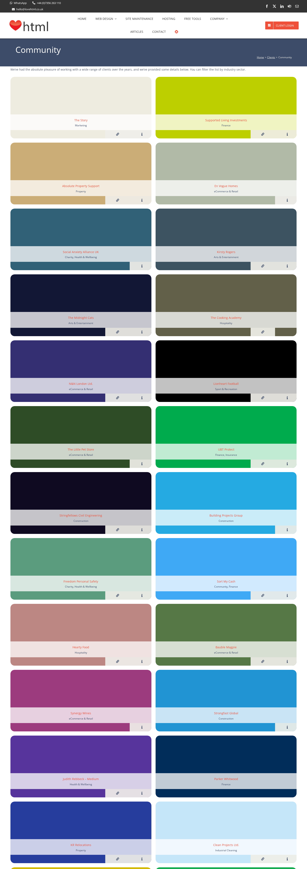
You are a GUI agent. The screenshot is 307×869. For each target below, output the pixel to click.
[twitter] (274, 6)
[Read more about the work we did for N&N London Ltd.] (142, 398)
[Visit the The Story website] (117, 134)
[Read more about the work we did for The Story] (142, 134)
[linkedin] (282, 6)
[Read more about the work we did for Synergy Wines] (142, 727)
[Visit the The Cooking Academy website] (263, 332)
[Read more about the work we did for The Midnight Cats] (142, 332)
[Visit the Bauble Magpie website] (263, 661)
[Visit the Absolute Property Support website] (117, 200)
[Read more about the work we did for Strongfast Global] (287, 727)
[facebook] (267, 6)
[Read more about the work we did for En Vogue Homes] (287, 200)
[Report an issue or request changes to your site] (176, 31)
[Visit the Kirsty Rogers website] (263, 266)
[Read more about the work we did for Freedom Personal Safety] (142, 595)
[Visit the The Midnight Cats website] (117, 332)
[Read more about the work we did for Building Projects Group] (287, 530)
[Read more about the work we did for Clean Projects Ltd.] (287, 859)
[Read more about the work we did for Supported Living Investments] (287, 134)
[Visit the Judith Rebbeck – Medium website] (117, 793)
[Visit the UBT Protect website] (263, 464)
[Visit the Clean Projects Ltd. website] (263, 859)
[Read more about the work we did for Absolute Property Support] (142, 200)
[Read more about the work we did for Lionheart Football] (287, 398)
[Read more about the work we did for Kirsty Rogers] (287, 266)
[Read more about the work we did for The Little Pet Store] (142, 464)
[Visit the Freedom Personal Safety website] (117, 595)
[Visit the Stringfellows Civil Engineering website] (117, 530)
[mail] (297, 6)
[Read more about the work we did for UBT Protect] (287, 464)
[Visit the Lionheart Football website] (263, 398)
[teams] (289, 6)
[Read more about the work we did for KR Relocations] (142, 859)
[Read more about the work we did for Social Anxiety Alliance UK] (142, 266)
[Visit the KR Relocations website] (117, 859)
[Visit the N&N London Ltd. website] (117, 398)
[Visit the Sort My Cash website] (263, 595)
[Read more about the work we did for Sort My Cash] (287, 595)
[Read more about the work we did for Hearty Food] (142, 661)
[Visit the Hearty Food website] (117, 661)
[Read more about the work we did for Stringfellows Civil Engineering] (142, 530)
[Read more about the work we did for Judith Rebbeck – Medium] (142, 793)
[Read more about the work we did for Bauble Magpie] (287, 661)
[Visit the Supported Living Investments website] (263, 134)
